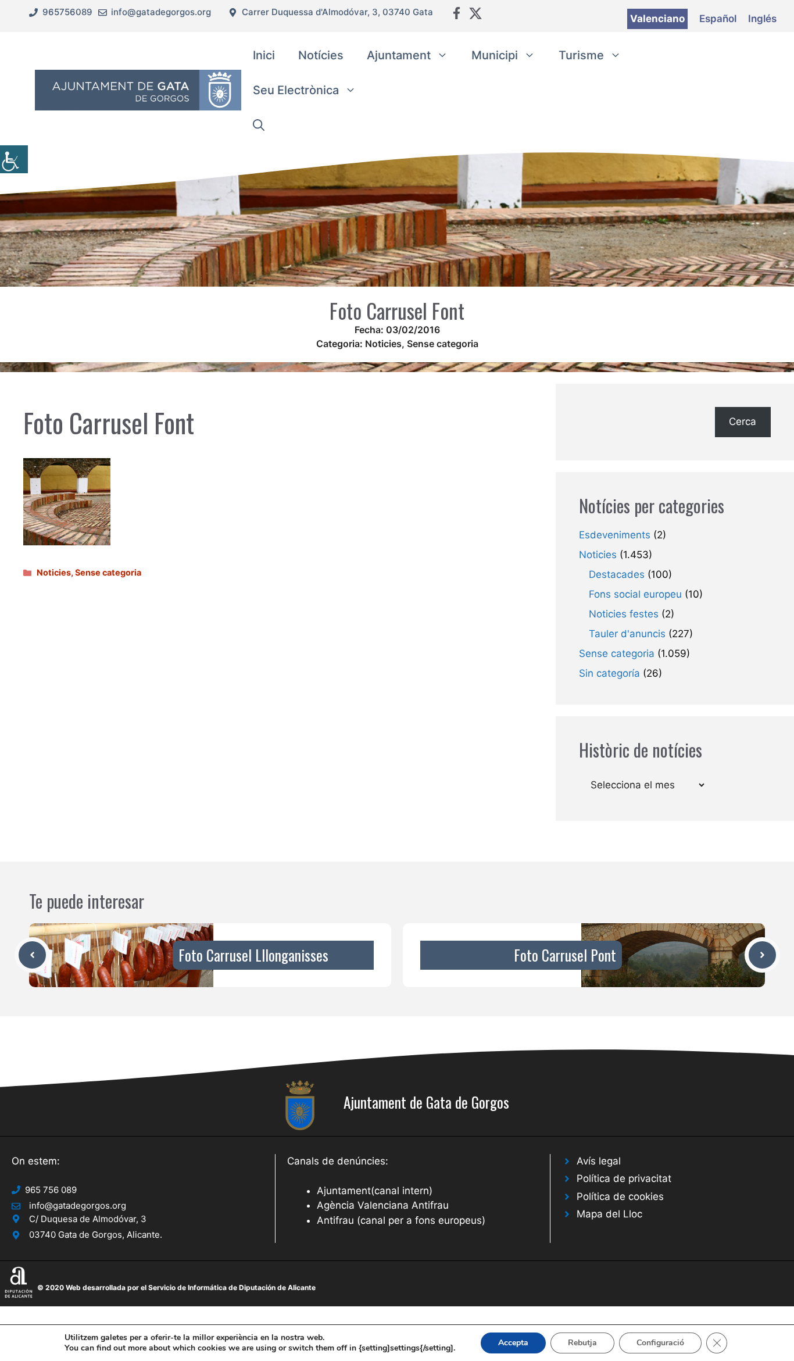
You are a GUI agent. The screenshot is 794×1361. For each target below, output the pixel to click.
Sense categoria (442, 343)
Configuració (660, 1342)
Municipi (494, 55)
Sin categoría (609, 673)
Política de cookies (620, 1196)
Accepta (513, 1342)
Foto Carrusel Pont (565, 955)
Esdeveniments (614, 535)
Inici (264, 55)
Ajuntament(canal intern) (374, 1190)
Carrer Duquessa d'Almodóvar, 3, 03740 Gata (337, 11)
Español (717, 18)
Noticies (383, 343)
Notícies (321, 55)
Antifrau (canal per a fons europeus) (401, 1220)
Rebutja (582, 1342)
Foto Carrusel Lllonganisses (253, 955)
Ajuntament (399, 55)
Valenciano (657, 18)
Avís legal (599, 1161)
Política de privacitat (624, 1178)
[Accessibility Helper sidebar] (14, 159)
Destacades (617, 574)
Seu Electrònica (296, 90)
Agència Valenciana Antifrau (383, 1205)
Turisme (581, 55)
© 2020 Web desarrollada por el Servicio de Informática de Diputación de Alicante (176, 1287)
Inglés (762, 18)
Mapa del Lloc (609, 1214)
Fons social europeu (635, 594)
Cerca (742, 421)
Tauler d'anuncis (627, 634)
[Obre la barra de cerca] (258, 125)
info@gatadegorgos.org (161, 11)
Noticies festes (624, 614)
